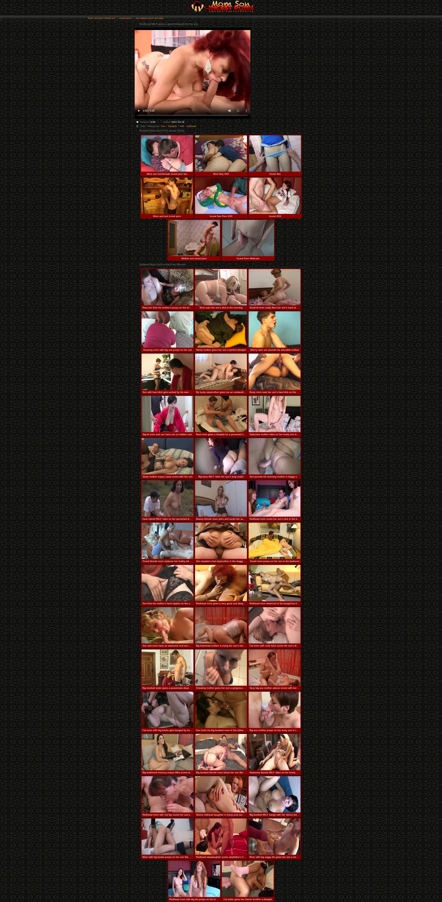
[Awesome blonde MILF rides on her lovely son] (274, 752)
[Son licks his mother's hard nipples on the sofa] (167, 583)
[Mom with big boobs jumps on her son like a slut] (167, 837)
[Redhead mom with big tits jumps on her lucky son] (194, 879)
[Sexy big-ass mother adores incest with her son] (274, 667)
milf (182, 126)
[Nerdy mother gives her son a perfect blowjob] (221, 329)
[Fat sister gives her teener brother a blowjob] (248, 879)
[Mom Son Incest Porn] (221, 6)
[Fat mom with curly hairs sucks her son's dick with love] (274, 625)
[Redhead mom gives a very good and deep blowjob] (221, 583)
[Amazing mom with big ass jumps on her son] (167, 329)
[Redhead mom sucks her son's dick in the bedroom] (274, 498)
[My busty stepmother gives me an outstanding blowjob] (221, 372)
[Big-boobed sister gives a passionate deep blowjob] (167, 667)
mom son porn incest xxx (101, 18)
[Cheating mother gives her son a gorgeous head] (221, 667)
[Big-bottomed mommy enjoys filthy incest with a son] (167, 752)
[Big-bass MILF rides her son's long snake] (221, 456)
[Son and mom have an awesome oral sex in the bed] (167, 625)
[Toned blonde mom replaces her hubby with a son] (167, 541)
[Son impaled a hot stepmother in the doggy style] (221, 541)
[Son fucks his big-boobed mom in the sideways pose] (221, 710)
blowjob (172, 126)
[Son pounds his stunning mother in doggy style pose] (274, 456)
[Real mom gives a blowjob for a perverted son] (221, 414)
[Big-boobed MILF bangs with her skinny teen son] (274, 794)
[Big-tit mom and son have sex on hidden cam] (167, 414)
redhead (191, 126)
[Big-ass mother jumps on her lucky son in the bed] (274, 710)
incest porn (125, 18)
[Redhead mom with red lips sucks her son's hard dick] (167, 794)
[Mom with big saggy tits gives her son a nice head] (274, 837)
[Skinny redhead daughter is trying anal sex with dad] (221, 794)
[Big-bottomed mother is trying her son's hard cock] (221, 625)
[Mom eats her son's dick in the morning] (221, 287)
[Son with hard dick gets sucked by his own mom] (167, 372)
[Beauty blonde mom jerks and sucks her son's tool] (221, 498)
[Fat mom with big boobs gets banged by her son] (167, 710)
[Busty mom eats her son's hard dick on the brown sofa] (274, 372)
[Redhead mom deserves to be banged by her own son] (274, 583)
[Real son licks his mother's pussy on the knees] (167, 287)
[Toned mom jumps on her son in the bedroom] (274, 541)
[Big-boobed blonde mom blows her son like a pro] (221, 752)
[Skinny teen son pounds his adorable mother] (274, 329)
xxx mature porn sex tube (150, 18)
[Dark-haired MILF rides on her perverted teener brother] (167, 498)
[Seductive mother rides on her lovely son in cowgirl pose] (274, 414)
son (163, 126)
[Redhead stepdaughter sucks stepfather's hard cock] (221, 837)
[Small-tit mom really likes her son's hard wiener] (274, 287)
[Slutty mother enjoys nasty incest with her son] (167, 456)
